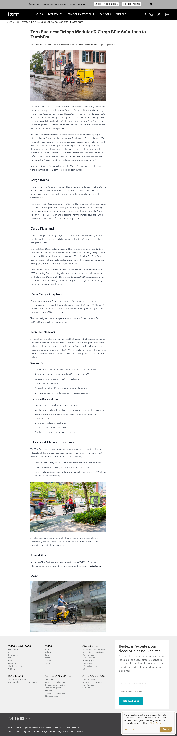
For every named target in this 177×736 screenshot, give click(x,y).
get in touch (95, 566)
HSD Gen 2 (13, 655)
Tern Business (88, 685)
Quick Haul (12, 663)
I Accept (165, 729)
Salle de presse (88, 679)
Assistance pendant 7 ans (55, 682)
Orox (10, 660)
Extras (84, 669)
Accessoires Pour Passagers (93, 649)
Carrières (86, 688)
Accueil (9, 22)
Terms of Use (13, 731)
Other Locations (131, 4)
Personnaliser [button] (129, 729)
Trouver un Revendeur (81, 14)
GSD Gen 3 (13, 649)
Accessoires (55, 14)
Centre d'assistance (58, 676)
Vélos (39, 14)
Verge (47, 663)
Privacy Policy (26, 731)
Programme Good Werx (92, 682)
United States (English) (106, 4)
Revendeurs (15, 676)
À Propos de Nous (93, 676)
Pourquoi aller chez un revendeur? (22, 682)
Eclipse (48, 652)
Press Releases (21, 22)
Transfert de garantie (53, 688)
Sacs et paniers (88, 658)
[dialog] (148, 722)
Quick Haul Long (15, 666)
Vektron (11, 669)
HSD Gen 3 (13, 652)
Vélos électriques (19, 646)
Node (47, 658)
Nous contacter (51, 696)
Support (121, 14)
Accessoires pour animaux (93, 652)
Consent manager (40, 731)
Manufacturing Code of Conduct (62, 731)
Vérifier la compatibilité (55, 693)
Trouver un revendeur (17, 679)
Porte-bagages (88, 660)
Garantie (48, 690)
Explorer (105, 14)
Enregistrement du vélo (55, 685)
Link (47, 655)
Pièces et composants (91, 666)
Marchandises (88, 655)
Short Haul (49, 660)
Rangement (87, 663)
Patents (80, 731)
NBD (10, 658)
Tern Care (49, 679)
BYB (47, 649)
